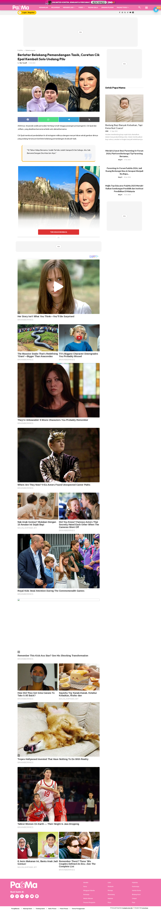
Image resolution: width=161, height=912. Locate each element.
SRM (106, 131)
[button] (139, 7)
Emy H (120, 159)
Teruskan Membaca (58, 232)
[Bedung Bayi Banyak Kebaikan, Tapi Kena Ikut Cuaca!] (124, 108)
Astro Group (145, 908)
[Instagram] (122, 12)
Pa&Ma (20, 50)
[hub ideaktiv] (146, 6)
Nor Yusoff (23, 63)
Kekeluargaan (30, 50)
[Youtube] (130, 12)
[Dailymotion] (133, 12)
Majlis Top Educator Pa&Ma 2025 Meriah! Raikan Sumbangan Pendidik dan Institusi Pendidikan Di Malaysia (124, 188)
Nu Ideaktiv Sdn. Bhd (127, 908)
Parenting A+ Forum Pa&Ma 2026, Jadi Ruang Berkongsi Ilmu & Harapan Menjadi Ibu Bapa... (124, 171)
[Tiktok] (127, 12)
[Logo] (20, 7)
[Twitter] (125, 12)
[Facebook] (119, 12)
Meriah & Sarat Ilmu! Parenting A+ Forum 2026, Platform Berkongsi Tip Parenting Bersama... (124, 153)
